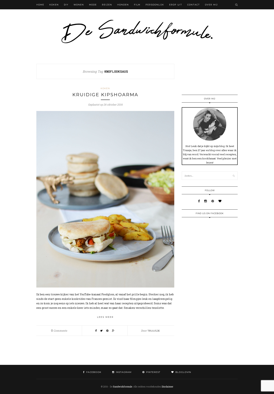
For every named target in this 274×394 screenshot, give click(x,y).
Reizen (107, 4)
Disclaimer (167, 386)
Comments (59, 330)
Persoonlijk (155, 4)
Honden (123, 4)
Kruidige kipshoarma (105, 94)
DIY (66, 4)
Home (40, 4)
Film (137, 4)
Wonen (79, 4)
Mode (93, 4)
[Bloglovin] (219, 201)
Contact (193, 4)
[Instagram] (206, 201)
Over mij (211, 4)
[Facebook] (199, 201)
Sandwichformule (122, 386)
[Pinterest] (213, 201)
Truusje (154, 330)
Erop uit (175, 4)
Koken (54, 4)
